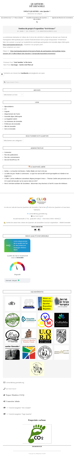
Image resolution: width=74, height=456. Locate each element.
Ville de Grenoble (10, 126)
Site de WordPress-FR (11, 160)
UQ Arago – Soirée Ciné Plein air (22, 65)
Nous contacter (37, 227)
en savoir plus (37, 446)
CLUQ (55, 31)
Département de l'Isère (12, 114)
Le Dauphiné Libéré (10, 119)
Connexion (7, 152)
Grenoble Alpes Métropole (13, 116)
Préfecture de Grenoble (12, 124)
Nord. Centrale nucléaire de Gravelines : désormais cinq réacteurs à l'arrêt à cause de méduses (35, 183)
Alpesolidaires (9, 106)
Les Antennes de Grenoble (13, 121)
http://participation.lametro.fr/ (13, 45)
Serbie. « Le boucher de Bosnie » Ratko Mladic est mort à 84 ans (25, 171)
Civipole (6, 111)
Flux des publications (11, 155)
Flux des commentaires (12, 157)
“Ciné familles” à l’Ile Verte (22, 62)
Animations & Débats (46, 31)
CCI (5, 109)
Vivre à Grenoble (9, 129)
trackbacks (25, 73)
